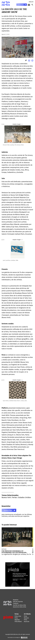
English (31, 2)
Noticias (4, 549)
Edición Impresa (18, 601)
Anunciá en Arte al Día (19, 607)
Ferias (14, 497)
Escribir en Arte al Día (19, 605)
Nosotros (15, 600)
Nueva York (6, 497)
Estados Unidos (24, 497)
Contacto (15, 603)
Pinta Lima (18, 616)
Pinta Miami (18, 621)
